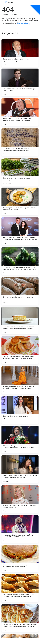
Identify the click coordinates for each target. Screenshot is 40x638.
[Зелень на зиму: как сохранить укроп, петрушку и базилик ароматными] (20, 172)
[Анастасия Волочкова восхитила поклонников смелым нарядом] (20, 499)
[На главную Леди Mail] (10, 2)
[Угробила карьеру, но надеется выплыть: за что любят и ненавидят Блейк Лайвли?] (20, 380)
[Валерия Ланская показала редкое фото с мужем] (20, 410)
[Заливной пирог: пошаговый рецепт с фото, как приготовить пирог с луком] (20, 558)
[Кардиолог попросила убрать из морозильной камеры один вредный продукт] (20, 469)
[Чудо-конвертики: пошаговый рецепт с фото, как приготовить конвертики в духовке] (20, 588)
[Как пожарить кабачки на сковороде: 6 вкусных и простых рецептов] (20, 201)
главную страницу (23, 24)
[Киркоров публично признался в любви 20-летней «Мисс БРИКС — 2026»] (20, 529)
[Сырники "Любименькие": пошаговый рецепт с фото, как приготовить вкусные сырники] (20, 350)
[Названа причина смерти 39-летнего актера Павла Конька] (20, 82)
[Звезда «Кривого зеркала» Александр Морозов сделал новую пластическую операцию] (20, 112)
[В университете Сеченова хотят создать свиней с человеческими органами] (20, 291)
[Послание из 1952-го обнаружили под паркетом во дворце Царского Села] (20, 142)
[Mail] (6, 2)
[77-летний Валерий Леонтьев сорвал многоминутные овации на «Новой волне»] (20, 439)
